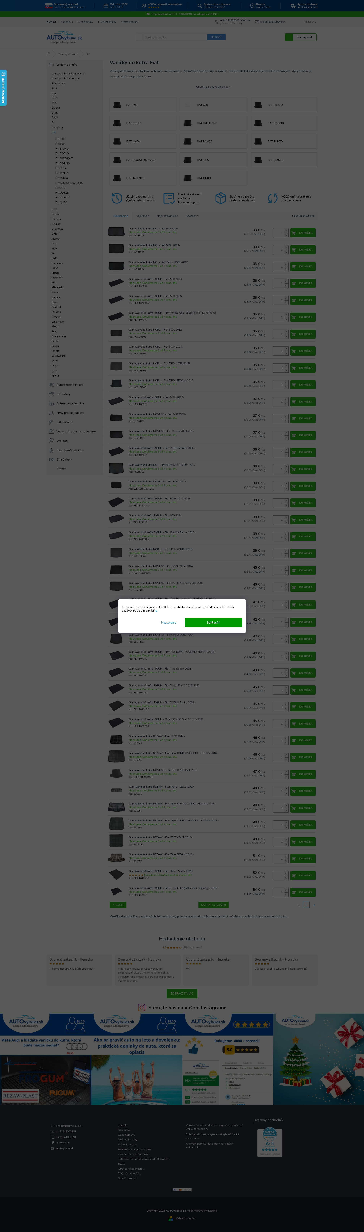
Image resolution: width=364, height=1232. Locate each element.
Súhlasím (213, 622)
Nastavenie (168, 622)
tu (156, 610)
